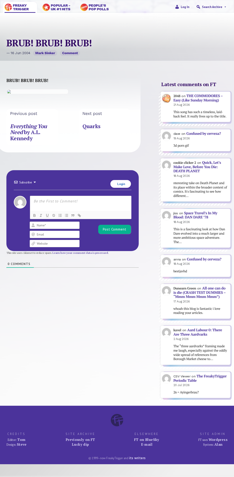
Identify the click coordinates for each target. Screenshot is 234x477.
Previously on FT (80, 439)
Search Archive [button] (212, 7)
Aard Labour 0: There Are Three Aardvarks (197, 332)
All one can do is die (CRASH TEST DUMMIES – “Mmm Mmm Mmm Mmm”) (199, 292)
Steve (22, 444)
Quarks (91, 126)
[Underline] (47, 215)
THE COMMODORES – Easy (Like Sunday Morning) (198, 98)
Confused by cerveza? (203, 133)
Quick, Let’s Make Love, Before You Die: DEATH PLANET (197, 166)
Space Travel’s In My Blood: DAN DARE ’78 (195, 215)
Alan (218, 444)
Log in (185, 7)
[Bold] (34, 215)
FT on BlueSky (146, 439)
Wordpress (218, 439)
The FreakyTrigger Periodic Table (200, 378)
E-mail (146, 444)
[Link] (79, 215)
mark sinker (45, 53)
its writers (137, 458)
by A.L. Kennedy (28, 132)
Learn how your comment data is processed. (80, 252)
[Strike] (54, 215)
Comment (70, 53)
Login (121, 184)
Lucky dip (80, 444)
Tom (21, 439)
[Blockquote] (73, 215)
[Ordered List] (60, 215)
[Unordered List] (66, 215)
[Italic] (41, 215)
